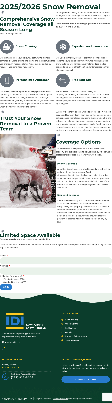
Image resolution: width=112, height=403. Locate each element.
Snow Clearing (26, 46)
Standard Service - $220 (14, 282)
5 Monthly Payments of (11, 276)
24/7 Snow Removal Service (23, 374)
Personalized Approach (32, 79)
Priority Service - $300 (14, 279)
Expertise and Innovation (90, 46)
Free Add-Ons (82, 79)
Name (3, 255)
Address (4, 265)
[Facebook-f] (4, 348)
